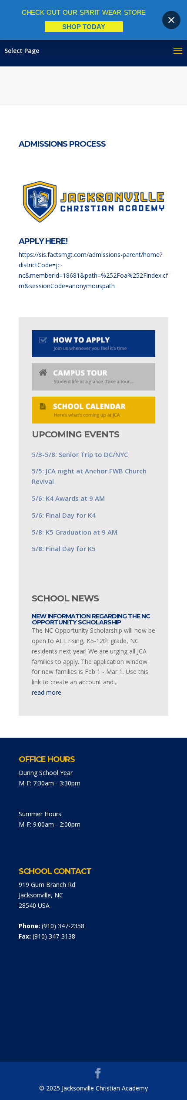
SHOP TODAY (83, 26)
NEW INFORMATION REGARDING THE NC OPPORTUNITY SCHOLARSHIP (91, 619)
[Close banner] (171, 20)
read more (46, 692)
